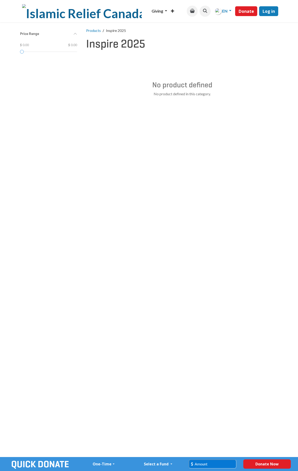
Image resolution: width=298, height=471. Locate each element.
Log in (268, 11)
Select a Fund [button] (156, 464)
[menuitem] (159, 11)
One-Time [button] (102, 464)
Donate (246, 11)
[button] (205, 11)
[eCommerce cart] (192, 11)
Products (93, 30)
